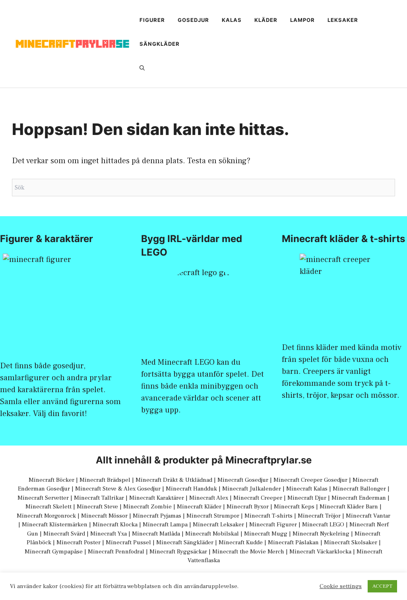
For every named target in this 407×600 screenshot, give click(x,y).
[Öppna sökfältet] (142, 68)
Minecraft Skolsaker (350, 542)
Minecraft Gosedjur (242, 480)
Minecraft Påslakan (293, 542)
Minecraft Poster (78, 542)
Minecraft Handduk (191, 489)
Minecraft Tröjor (319, 516)
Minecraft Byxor (248, 506)
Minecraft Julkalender (251, 489)
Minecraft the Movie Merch (248, 551)
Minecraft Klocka (115, 524)
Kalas (232, 20)
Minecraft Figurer (273, 524)
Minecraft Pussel (128, 542)
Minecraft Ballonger (359, 489)
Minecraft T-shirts (268, 516)
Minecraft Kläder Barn (349, 506)
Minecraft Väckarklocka (320, 551)
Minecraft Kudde (241, 542)
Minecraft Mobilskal (212, 533)
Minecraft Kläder (199, 506)
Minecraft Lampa (165, 524)
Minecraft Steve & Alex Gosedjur (118, 489)
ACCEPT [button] (382, 586)
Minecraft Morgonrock (46, 516)
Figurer (152, 20)
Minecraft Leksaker (218, 524)
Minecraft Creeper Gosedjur (310, 480)
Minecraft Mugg (265, 533)
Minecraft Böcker (51, 480)
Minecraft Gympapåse (54, 551)
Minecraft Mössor (104, 516)
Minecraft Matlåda (156, 533)
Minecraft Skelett (48, 506)
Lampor (302, 20)
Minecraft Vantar (368, 516)
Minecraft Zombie (147, 506)
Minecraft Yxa (108, 533)
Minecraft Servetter (43, 498)
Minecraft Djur (306, 498)
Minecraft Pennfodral (116, 551)
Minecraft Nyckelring (321, 533)
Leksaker (343, 20)
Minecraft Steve (97, 506)
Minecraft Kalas (307, 489)
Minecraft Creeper (257, 498)
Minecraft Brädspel (104, 480)
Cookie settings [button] (341, 586)
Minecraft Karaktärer (156, 498)
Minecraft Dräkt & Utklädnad (174, 480)
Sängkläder (160, 44)
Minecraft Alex (208, 498)
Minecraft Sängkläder (184, 542)
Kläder (265, 20)
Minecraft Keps (294, 506)
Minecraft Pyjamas (157, 516)
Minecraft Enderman (358, 498)
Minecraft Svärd (64, 533)
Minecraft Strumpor (212, 516)
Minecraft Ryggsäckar (178, 551)
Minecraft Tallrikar (99, 498)
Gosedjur (193, 20)
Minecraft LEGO (186, 362)
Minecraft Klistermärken (54, 524)
